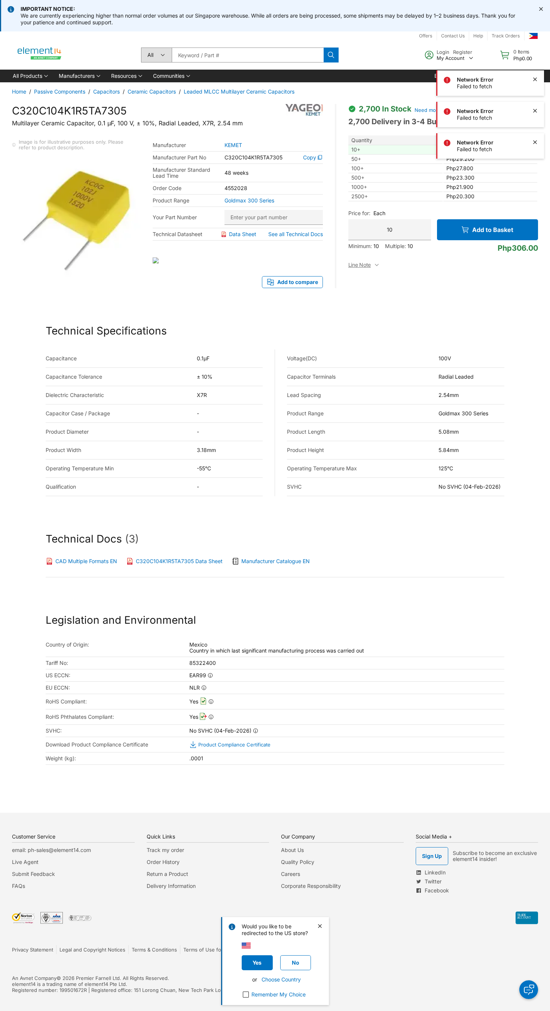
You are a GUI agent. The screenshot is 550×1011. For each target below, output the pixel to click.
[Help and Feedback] (528, 989)
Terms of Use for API (207, 950)
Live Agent (25, 862)
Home (19, 91)
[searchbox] (248, 55)
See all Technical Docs (295, 234)
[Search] (331, 55)
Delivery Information (171, 886)
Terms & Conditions (154, 950)
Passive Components (59, 91)
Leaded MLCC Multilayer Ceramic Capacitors (239, 91)
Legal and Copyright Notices (92, 950)
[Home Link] (39, 55)
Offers (425, 36)
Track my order (165, 850)
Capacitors (106, 91)
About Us (292, 850)
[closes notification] (541, 9)
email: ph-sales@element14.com (51, 850)
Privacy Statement (32, 950)
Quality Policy (297, 862)
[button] (30, 76)
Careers (290, 874)
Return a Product (167, 874)
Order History (163, 862)
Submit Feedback (33, 874)
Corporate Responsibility (311, 886)
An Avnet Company (34, 978)
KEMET (233, 145)
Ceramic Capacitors (152, 91)
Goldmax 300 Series (249, 201)
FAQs (18, 886)
